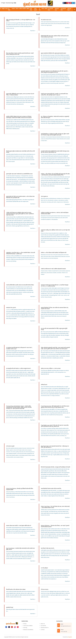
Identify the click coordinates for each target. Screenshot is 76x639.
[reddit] (74, 3)
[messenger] (71, 3)
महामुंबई (3, 8)
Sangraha (70, 637)
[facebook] (63, 3)
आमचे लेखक (31, 9)
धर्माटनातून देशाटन (69, 9)
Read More (32, 30)
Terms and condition (27, 625)
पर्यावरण (17, 8)
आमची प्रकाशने (35, 9)
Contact (42, 629)
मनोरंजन (43, 8)
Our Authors (43, 625)
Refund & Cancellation (28, 629)
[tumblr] (72, 3)
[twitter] (65, 3)
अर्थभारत (27, 8)
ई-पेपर (40, 9)
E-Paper (3, 3)
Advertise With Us (44, 627)
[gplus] (69, 3)
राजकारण (13, 8)
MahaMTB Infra (57, 9)
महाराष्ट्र (6, 8)
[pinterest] (67, 3)
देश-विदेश (9, 9)
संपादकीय (24, 8)
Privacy (24, 623)
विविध (46, 8)
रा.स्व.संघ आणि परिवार (50, 9)
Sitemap (25, 627)
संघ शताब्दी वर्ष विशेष (63, 9)
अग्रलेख (20, 8)
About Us (43, 623)
